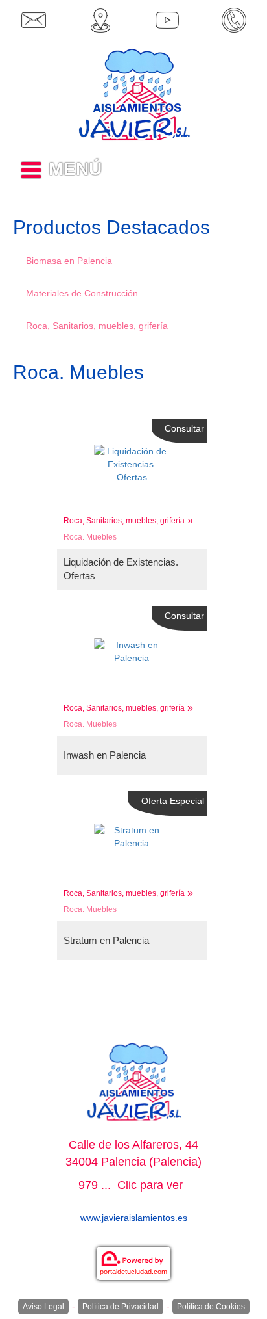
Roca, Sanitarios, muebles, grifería (97, 325)
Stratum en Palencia (106, 940)
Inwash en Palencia (105, 755)
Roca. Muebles (90, 537)
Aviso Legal (43, 1306)
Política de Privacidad (120, 1306)
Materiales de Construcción (82, 293)
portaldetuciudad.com (133, 1271)
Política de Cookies (211, 1306)
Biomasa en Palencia (69, 260)
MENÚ (75, 169)
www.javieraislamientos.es (133, 1217)
